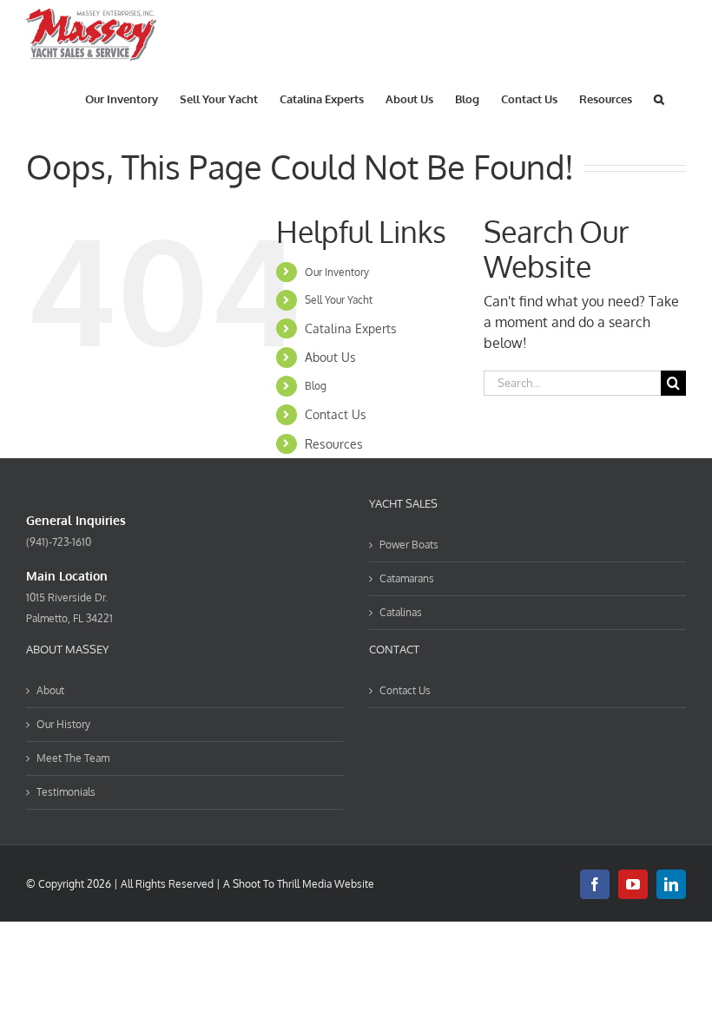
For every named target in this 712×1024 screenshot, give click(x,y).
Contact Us (335, 414)
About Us (330, 357)
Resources (334, 444)
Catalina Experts (351, 328)
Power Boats (408, 544)
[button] (659, 97)
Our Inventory (337, 272)
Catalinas (400, 612)
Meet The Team (72, 758)
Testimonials (66, 791)
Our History (63, 724)
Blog (315, 385)
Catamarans (406, 578)
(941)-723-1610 (58, 541)
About (50, 690)
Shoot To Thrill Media (282, 883)
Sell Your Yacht (338, 299)
